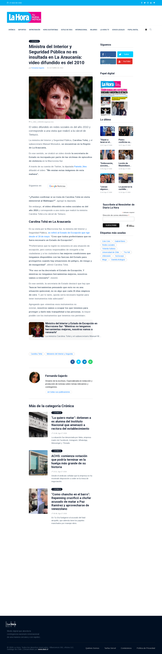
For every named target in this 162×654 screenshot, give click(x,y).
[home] (24, 17)
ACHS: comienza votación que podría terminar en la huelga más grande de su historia (69, 461)
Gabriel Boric (120, 241)
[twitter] (145, 3)
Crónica (11, 30)
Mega (104, 260)
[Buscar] (151, 29)
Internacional (81, 30)
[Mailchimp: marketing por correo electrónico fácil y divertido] (130, 227)
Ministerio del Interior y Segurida (60, 354)
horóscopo (119, 256)
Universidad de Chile (110, 252)
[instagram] (148, 3)
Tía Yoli (127, 252)
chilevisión (106, 256)
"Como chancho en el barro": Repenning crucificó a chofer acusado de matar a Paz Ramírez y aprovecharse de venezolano (71, 502)
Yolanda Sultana (108, 249)
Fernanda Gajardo (37, 68)
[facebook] (142, 3)
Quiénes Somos (92, 648)
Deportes (22, 30)
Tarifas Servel (110, 648)
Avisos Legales (118, 30)
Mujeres (93, 30)
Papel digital (133, 30)
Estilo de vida (66, 30)
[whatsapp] (90, 362)
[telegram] (154, 3)
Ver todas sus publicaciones (58, 392)
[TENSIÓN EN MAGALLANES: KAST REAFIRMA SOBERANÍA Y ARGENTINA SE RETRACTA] (114, 98)
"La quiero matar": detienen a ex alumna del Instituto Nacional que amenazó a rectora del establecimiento (71, 423)
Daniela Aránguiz (118, 260)
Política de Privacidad (146, 648)
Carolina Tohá (36, 354)
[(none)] (34, 377)
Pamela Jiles (80, 166)
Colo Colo (106, 241)
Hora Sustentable (50, 30)
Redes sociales (108, 245)
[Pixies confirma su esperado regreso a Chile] (126, 131)
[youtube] (151, 3)
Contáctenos (126, 648)
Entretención (34, 30)
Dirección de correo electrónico (116, 215)
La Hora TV (104, 30)
